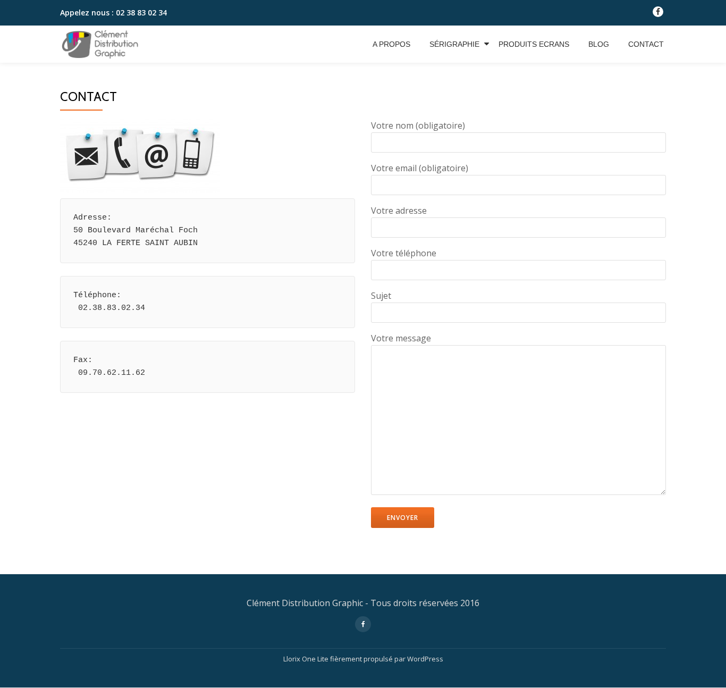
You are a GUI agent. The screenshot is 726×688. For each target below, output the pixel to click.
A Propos (391, 44)
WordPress (425, 659)
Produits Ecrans (534, 44)
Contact (646, 44)
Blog (598, 44)
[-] (658, 14)
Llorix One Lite (306, 659)
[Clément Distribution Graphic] (101, 44)
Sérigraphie (454, 44)
